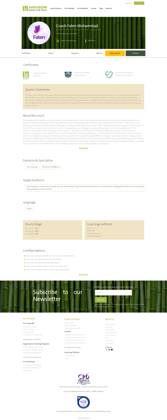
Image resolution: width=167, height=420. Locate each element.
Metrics (99, 53)
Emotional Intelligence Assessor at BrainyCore (124, 74)
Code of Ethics (110, 330)
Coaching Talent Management (33, 353)
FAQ (107, 338)
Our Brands (109, 341)
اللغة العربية (128, 3)
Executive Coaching (30, 327)
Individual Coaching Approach (32, 368)
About (51, 53)
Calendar (135, 53)
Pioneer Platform (70, 356)
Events (139, 3)
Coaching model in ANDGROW (32, 339)
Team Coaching (28, 329)
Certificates (26, 53)
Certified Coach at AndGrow (40, 74)
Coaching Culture (29, 332)
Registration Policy (111, 332)
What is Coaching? (70, 326)
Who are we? (110, 324)
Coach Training (69, 323)
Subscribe (100, 299)
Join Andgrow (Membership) (72, 347)
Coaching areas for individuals (32, 365)
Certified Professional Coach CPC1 (75, 335)
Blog (101, 8)
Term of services (111, 335)
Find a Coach (27, 370)
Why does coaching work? (72, 328)
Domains (74, 53)
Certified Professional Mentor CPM (75, 343)
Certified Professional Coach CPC (74, 340)
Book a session (115, 53)
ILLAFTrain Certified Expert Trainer (81, 74)
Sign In (67, 358)
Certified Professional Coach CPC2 (75, 337)
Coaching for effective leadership (33, 350)
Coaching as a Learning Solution (33, 335)
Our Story (109, 327)
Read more (83, 148)
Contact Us (109, 343)
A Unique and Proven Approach (32, 357)
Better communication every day (33, 347)
